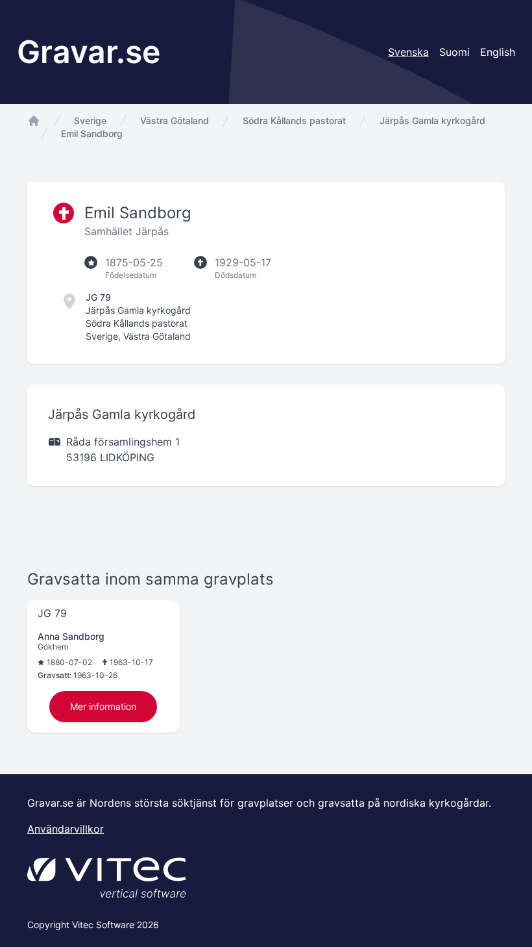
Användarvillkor (65, 828)
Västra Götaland (174, 120)
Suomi (454, 51)
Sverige (90, 120)
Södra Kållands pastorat (294, 120)
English (497, 51)
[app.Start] (33, 120)
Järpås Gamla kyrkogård (432, 120)
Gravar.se (88, 51)
